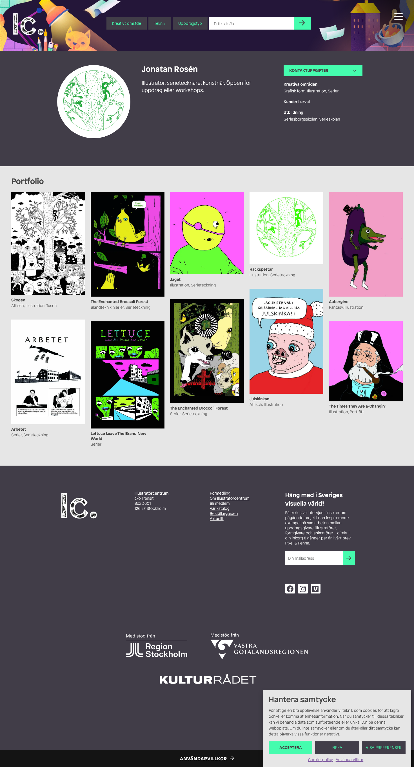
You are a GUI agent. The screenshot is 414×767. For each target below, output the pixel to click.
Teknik (159, 23)
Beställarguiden (224, 513)
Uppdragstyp (190, 23)
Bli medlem (220, 503)
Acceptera (290, 747)
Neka (337, 747)
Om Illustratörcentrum (230, 498)
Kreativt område (126, 23)
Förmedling (220, 493)
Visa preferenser (384, 747)
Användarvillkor (349, 759)
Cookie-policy (320, 759)
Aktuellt (217, 518)
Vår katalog (220, 508)
